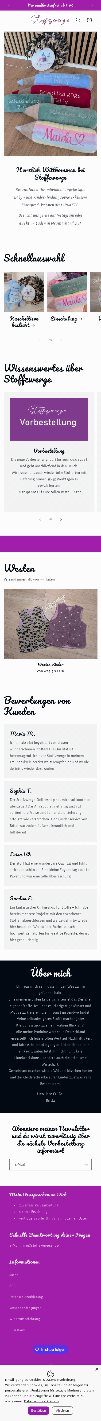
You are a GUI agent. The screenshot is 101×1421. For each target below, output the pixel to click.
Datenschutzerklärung (26, 1297)
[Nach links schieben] (40, 340)
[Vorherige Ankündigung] (9, 5)
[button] (9, 20)
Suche (13, 1275)
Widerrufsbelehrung (24, 1319)
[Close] (96, 1369)
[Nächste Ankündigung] (92, 5)
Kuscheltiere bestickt (24, 321)
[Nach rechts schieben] (61, 340)
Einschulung (63, 318)
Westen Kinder (50, 664)
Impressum (17, 1329)
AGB (12, 1286)
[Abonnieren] (86, 1164)
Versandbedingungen (25, 1308)
